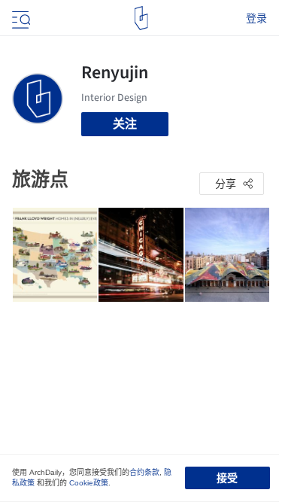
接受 (227, 478)
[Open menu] (19, 18)
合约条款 (144, 472)
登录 (256, 18)
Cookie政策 (88, 483)
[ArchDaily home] (141, 18)
